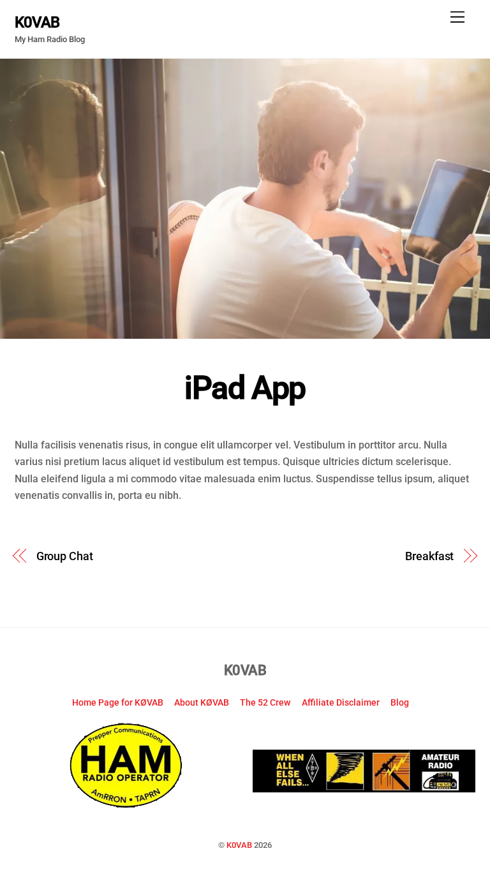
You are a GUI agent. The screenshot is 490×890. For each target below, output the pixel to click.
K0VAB (239, 845)
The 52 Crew (265, 702)
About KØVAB (201, 702)
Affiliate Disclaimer (341, 702)
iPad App (244, 387)
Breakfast (429, 556)
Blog (399, 702)
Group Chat (64, 556)
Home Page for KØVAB (117, 702)
